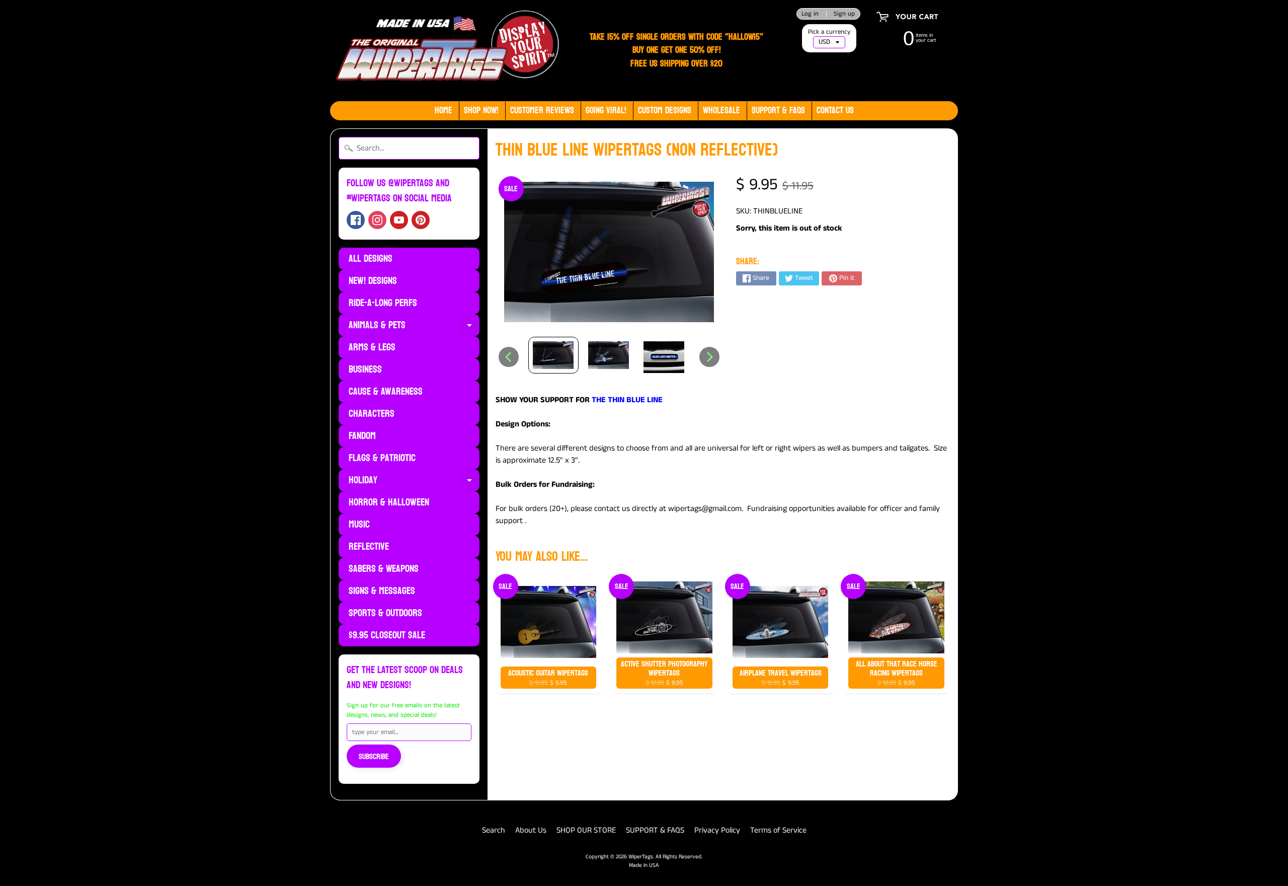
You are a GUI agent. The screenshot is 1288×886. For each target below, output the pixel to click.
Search (493, 830)
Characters (371, 414)
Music (359, 524)
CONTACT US (835, 110)
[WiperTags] (445, 50)
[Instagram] (377, 220)
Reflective (369, 547)
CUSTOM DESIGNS (664, 110)
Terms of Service (778, 830)
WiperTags (640, 857)
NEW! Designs (373, 281)
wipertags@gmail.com (705, 508)
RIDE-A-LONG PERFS (383, 303)
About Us (530, 830)
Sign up (844, 14)
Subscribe (374, 756)
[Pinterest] (421, 220)
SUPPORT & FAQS (655, 830)
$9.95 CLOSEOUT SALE (387, 635)
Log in (810, 14)
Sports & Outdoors (385, 613)
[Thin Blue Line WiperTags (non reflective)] (553, 355)
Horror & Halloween (389, 502)
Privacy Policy (717, 830)
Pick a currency (829, 32)
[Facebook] (356, 220)
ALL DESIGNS (370, 259)
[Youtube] (399, 220)
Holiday (414, 481)
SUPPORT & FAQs (778, 110)
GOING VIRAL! (606, 110)
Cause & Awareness (386, 392)
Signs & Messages (382, 591)
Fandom (362, 436)
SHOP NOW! (481, 110)
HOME (443, 110)
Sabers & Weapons (384, 569)
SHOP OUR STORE (586, 830)
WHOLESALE (721, 110)
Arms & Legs (372, 347)
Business (365, 369)
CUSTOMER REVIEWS (542, 110)
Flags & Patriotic (382, 458)
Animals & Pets (414, 326)
